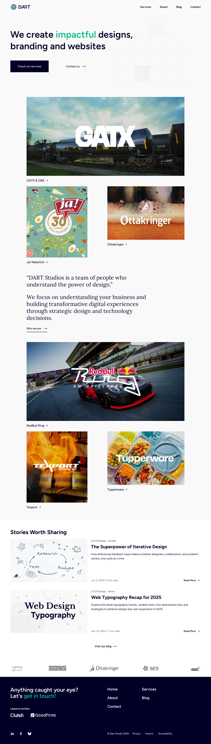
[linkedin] (12, 734)
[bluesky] (29, 734)
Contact (195, 7)
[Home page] (20, 7)
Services (145, 7)
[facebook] (21, 734)
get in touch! (40, 696)
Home (112, 689)
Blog (179, 7)
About (164, 7)
